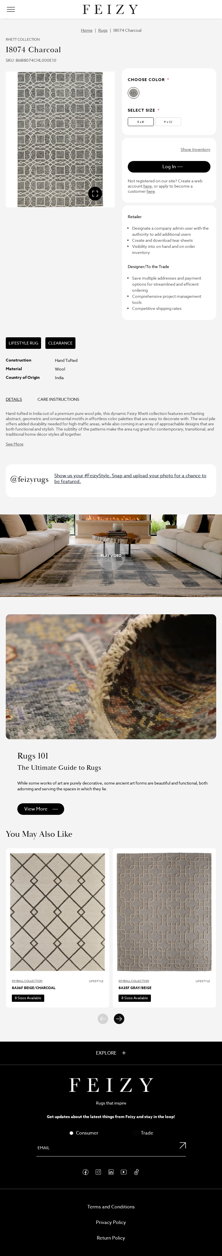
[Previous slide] (103, 1019)
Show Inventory (195, 149)
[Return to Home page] (111, 1085)
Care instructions (58, 399)
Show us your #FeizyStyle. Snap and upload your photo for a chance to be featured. (130, 478)
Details (14, 399)
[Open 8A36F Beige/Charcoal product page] (57, 912)
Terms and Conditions (111, 1206)
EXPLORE (107, 1053)
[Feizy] (110, 9)
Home (86, 30)
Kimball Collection (27, 981)
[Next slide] (119, 1019)
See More (14, 444)
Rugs (103, 30)
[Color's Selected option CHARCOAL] (133, 93)
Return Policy (111, 1238)
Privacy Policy (111, 1222)
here (147, 186)
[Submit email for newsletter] (179, 1148)
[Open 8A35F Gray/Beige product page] (164, 912)
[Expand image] (95, 194)
